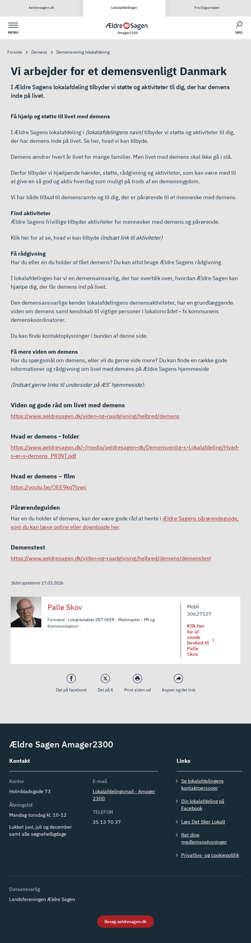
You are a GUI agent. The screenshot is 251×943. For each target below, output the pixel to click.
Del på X (105, 690)
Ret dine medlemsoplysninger (204, 838)
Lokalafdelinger (124, 7)
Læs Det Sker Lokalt (203, 822)
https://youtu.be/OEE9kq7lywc (49, 487)
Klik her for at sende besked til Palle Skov (198, 640)
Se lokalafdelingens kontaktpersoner (202, 784)
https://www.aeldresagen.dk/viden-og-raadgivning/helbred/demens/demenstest (111, 558)
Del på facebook (71, 690)
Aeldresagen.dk (41, 7)
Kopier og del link (178, 690)
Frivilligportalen (207, 7)
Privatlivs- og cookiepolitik (210, 855)
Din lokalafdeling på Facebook (202, 804)
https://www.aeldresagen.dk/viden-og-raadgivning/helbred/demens (95, 416)
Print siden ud (137, 690)
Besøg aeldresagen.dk (125, 921)
